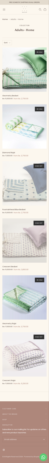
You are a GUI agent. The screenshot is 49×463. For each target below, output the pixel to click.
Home (5, 19)
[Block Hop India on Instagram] (4, 450)
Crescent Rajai (8, 380)
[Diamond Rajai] (24, 126)
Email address (10, 437)
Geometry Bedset (10, 95)
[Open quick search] (40, 9)
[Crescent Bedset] (24, 240)
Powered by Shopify (31, 456)
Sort (6, 42)
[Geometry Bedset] (24, 69)
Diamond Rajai (8, 152)
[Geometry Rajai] (24, 297)
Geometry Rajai (9, 323)
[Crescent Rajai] (24, 354)
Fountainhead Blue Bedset (14, 209)
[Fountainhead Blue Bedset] (24, 183)
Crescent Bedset (10, 266)
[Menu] (4, 9)
